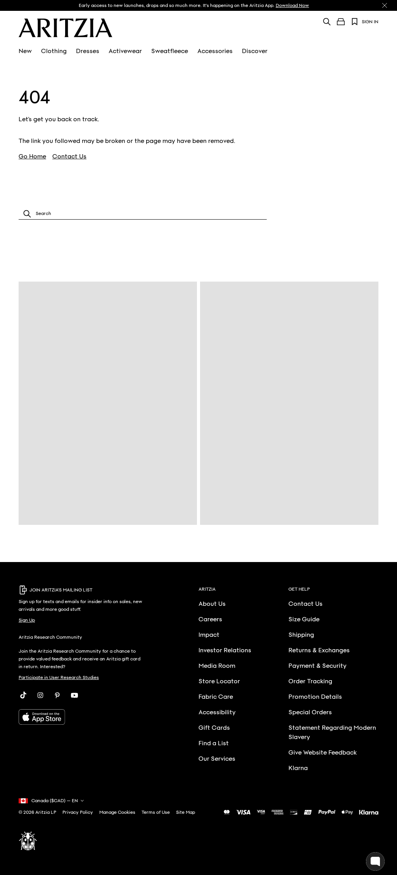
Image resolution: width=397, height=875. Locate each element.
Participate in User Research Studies (59, 677)
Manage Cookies (117, 812)
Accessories (215, 51)
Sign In (370, 21)
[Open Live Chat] (375, 861)
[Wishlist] (355, 22)
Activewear (125, 51)
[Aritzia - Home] (65, 28)
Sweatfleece (169, 51)
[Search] (327, 21)
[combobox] (143, 214)
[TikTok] (23, 695)
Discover (255, 51)
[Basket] (341, 22)
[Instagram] (40, 695)
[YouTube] (74, 695)
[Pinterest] (57, 695)
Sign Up (27, 620)
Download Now (292, 5)
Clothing (54, 51)
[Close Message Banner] (384, 5)
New (25, 51)
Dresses (87, 51)
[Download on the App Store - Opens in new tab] (82, 717)
